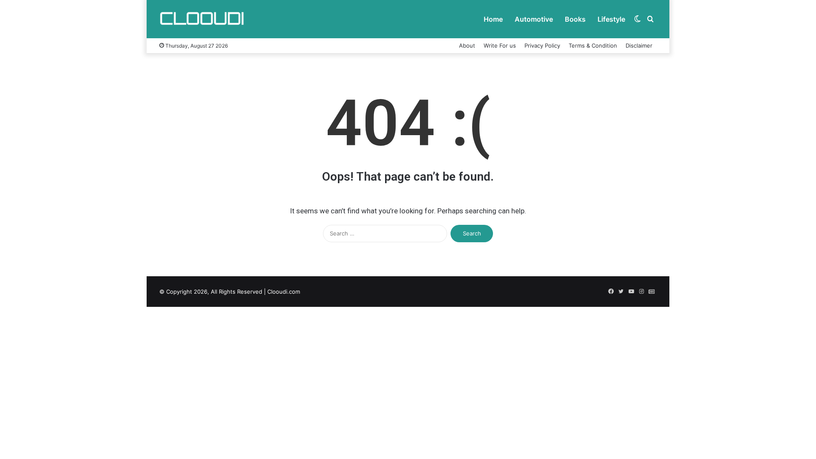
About (467, 45)
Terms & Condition (593, 45)
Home (493, 19)
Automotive (534, 19)
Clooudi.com (283, 291)
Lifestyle (611, 19)
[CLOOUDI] (201, 19)
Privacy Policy (542, 45)
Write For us (500, 45)
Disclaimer (639, 45)
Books (575, 19)
